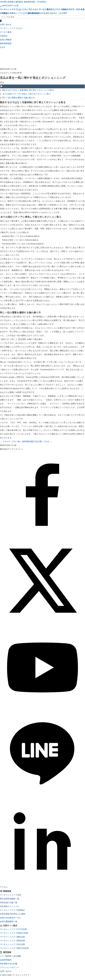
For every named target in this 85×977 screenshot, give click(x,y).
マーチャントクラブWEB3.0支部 (14, 933)
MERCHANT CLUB (10, 6)
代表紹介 (4, 36)
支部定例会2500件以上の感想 (12, 914)
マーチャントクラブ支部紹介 (12, 910)
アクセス (4, 887)
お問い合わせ (6, 24)
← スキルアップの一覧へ (11, 441)
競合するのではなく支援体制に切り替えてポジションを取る (28, 90)
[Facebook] (42, 536)
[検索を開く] (1, 21)
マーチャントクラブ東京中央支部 (14, 948)
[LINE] (42, 796)
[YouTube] (42, 710)
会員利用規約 (6, 960)
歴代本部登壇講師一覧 (9, 899)
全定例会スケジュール (9, 906)
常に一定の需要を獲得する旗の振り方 (18, 98)
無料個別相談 (6, 43)
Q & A (2, 47)
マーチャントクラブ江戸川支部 (13, 929)
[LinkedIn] (42, 883)
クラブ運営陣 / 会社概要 (10, 956)
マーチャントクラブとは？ (11, 28)
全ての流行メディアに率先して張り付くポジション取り (26, 94)
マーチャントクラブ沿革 (10, 895)
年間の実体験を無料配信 (11, 2)
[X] (42, 623)
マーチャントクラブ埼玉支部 (12, 944)
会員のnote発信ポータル (10, 918)
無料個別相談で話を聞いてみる (37, 441)
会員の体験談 (6, 40)
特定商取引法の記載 (8, 964)
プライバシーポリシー (9, 967)
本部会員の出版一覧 (8, 903)
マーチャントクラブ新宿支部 (12, 941)
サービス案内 (6, 32)
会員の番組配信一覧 (8, 921)
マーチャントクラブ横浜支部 (12, 937)
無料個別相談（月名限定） (36, 2)
